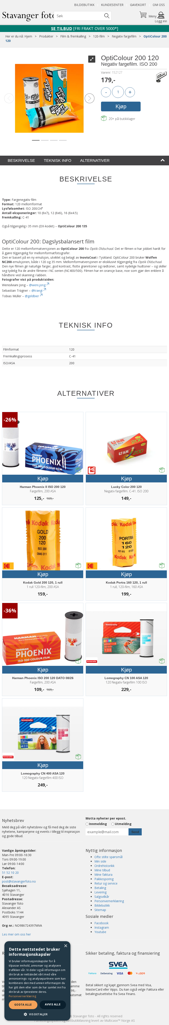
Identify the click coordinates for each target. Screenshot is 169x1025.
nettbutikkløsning (78, 1020)
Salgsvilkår (101, 896)
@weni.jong (37, 285)
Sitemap (100, 910)
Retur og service (106, 883)
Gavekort (138, 5)
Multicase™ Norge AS (119, 1020)
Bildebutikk (84, 5)
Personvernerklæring (109, 901)
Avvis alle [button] (53, 1004)
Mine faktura (103, 874)
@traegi (36, 290)
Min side (100, 861)
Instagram (101, 927)
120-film (99, 36)
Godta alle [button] (23, 1004)
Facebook (101, 923)
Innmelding (98, 824)
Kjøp (121, 106)
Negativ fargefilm (124, 36)
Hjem (28, 36)
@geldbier (32, 296)
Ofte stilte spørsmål (108, 857)
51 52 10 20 (10, 872)
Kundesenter (112, 5)
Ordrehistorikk (104, 866)
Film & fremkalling (73, 36)
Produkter (46, 36)
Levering (100, 892)
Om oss (159, 5)
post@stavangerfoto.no (19, 881)
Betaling (100, 888)
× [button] (65, 946)
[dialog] (37, 981)
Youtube (100, 932)
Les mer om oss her (16, 934)
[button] (37, 1014)
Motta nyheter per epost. (106, 818)
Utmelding (123, 824)
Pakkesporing (104, 879)
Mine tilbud (102, 870)
